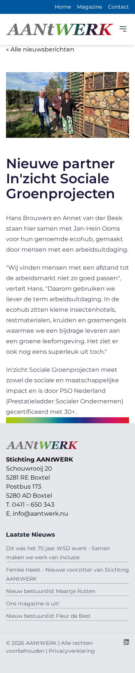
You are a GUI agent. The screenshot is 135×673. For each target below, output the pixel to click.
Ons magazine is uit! (33, 603)
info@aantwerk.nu (40, 513)
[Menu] (123, 29)
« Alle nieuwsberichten (40, 49)
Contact (118, 6)
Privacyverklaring (72, 650)
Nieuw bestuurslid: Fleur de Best (48, 616)
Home (63, 6)
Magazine (89, 6)
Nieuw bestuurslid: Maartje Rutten (50, 591)
